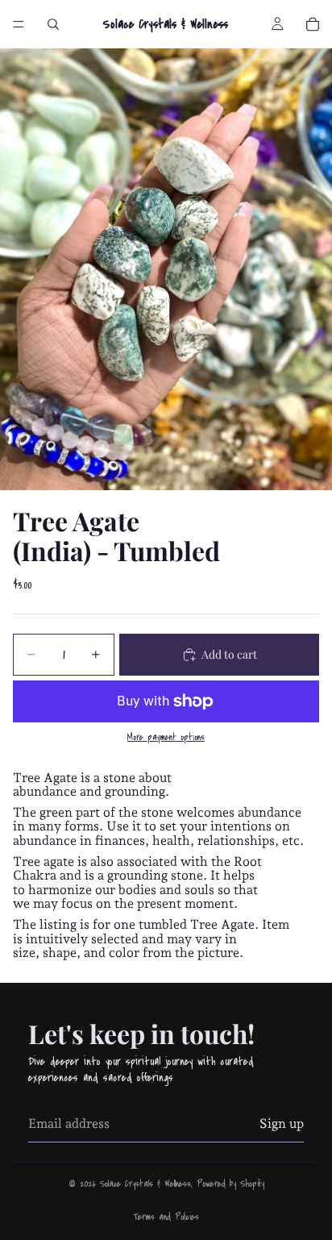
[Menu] (18, 24)
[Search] (53, 24)
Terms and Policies (166, 1217)
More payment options (166, 737)
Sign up (281, 1123)
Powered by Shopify (230, 1184)
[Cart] (312, 24)
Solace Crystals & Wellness (145, 1184)
